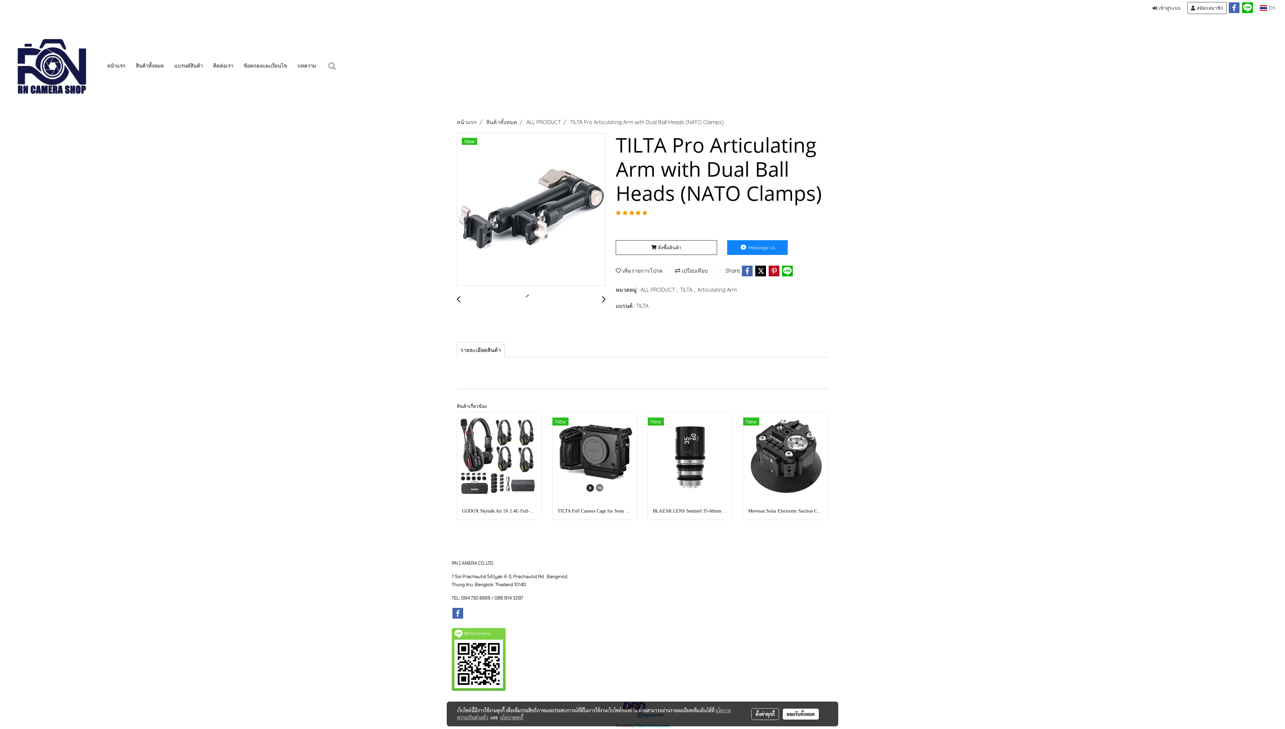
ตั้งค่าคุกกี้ (765, 714)
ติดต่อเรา (223, 66)
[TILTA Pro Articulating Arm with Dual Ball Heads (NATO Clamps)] (531, 209)
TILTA (687, 289)
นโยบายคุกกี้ (511, 717)
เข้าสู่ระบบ (1169, 8)
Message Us (761, 248)
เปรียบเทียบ (694, 270)
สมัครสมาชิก (1209, 8)
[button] (332, 66)
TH (1271, 8)
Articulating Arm (717, 289)
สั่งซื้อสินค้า (669, 248)
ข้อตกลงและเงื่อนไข (265, 66)
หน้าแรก (116, 66)
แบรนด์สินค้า (188, 66)
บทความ (306, 66)
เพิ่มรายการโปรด (642, 270)
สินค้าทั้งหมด (150, 66)
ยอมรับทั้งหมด (801, 714)
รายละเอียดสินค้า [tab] (480, 350)
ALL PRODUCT (658, 289)
